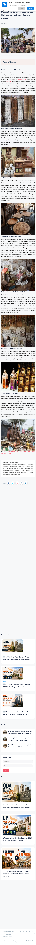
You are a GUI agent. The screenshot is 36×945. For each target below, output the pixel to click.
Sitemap (5, 933)
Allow (30, 8)
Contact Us (13, 938)
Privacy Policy (5, 938)
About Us (11, 933)
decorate (8, 81)
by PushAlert (5, 10)
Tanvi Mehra (6, 22)
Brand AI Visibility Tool (8, 931)
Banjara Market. (22, 79)
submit (6, 770)
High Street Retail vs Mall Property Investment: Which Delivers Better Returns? (16, 873)
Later (21, 8)
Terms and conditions (8, 936)
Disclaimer (8, 934)
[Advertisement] (18, 560)
